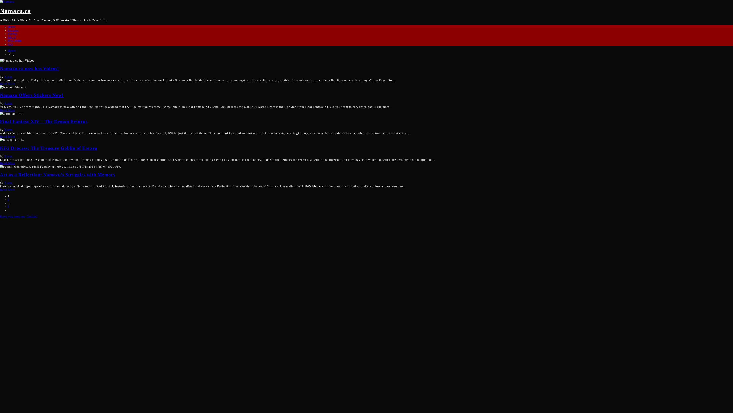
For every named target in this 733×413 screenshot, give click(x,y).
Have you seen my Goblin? (19, 216)
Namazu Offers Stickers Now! (32, 95)
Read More (7, 83)
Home (12, 26)
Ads (10, 44)
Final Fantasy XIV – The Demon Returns (43, 121)
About (12, 37)
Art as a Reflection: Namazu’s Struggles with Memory (58, 174)
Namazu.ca (15, 10)
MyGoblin (15, 40)
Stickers (13, 30)
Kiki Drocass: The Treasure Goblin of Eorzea (48, 148)
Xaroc (8, 76)
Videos (12, 33)
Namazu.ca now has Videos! (29, 68)
